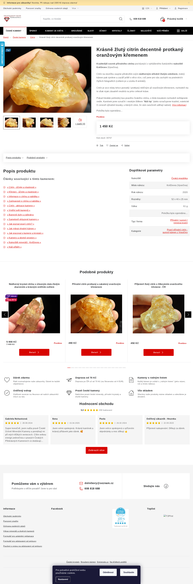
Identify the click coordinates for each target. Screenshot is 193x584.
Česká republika (179, 178)
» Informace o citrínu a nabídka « (23, 196)
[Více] (182, 31)
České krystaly (72, 562)
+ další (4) (80, 124)
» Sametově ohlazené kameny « (23, 219)
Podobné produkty (36, 158)
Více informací (179, 105)
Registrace (183, 8)
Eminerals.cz (102, 562)
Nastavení (63, 579)
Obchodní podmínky (12, 8)
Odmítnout (108, 572)
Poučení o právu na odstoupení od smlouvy (22, 546)
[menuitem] (15, 31)
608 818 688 (139, 19)
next (188, 314)
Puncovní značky (33, 8)
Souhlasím (128, 572)
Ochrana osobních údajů (57, 8)
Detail (32, 352)
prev (5, 314)
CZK (147, 8)
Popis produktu (13, 158)
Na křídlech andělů (118, 562)
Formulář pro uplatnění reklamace (18, 536)
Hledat (120, 19)
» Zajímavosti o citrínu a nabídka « (24, 201)
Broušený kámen (88, 562)
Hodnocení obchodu (96, 404)
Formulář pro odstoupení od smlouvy (19, 541)
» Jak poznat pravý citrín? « (20, 224)
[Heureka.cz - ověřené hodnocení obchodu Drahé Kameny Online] (120, 517)
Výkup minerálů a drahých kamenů (18, 531)
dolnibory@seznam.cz (99, 483)
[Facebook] (166, 486)
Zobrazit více (96, 450)
